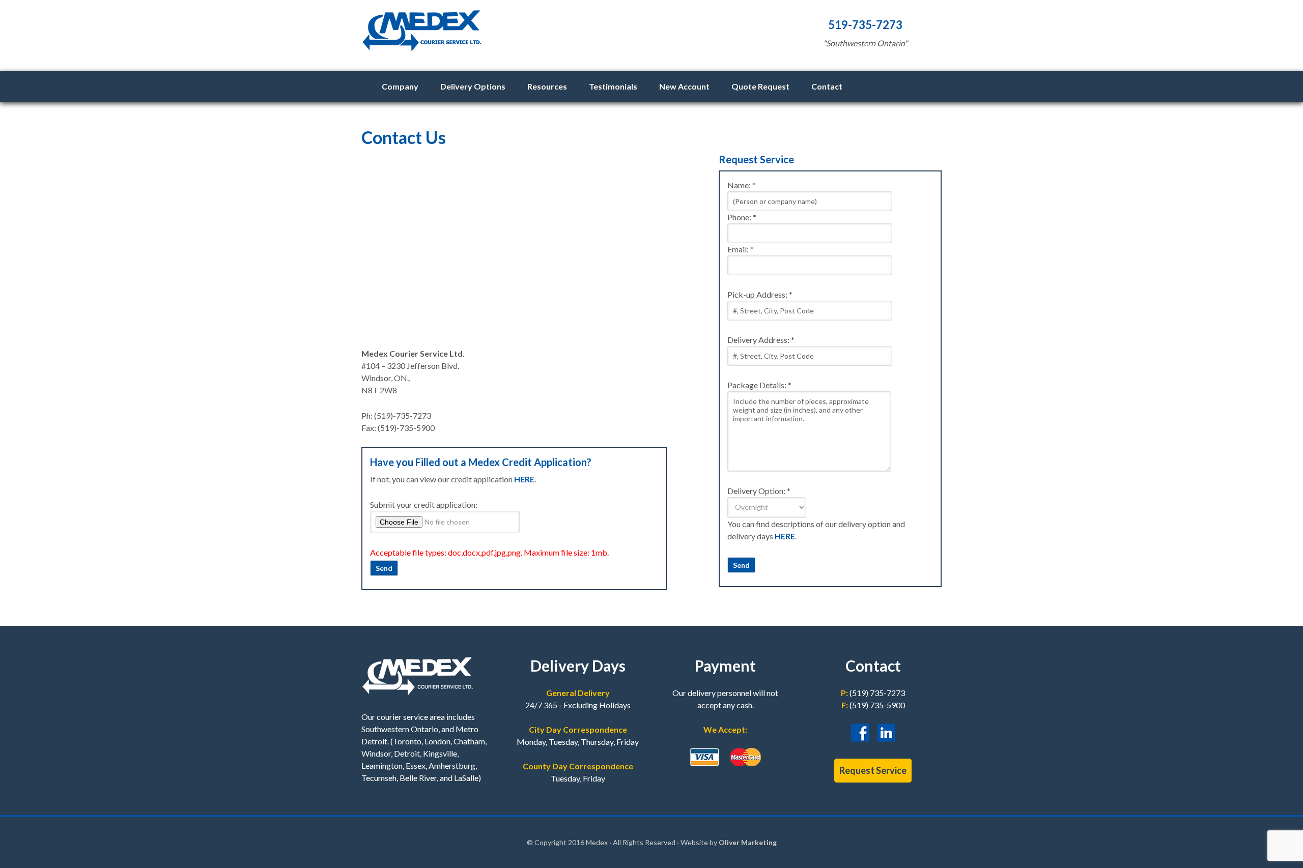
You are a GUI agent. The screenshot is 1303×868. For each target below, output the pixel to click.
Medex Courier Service (559, 35)
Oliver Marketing (748, 842)
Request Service (873, 770)
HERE (524, 479)
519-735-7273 (865, 25)
